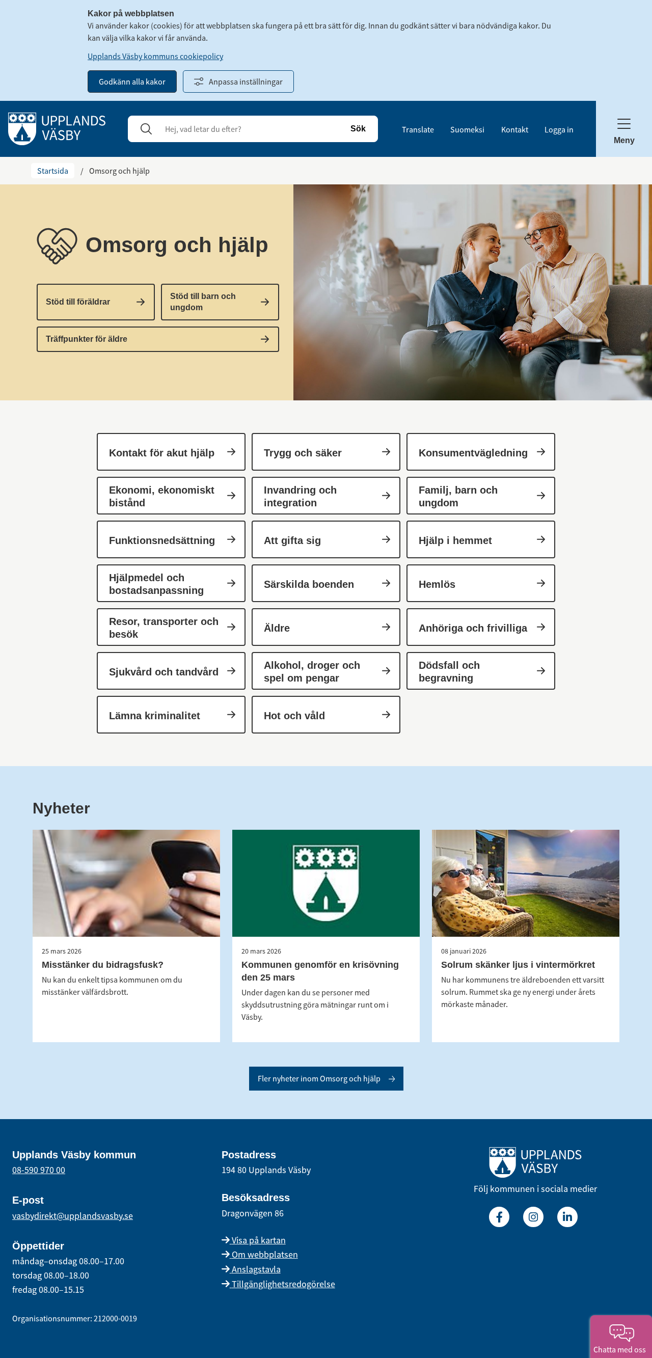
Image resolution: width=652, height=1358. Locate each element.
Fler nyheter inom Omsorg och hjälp (319, 1078)
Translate (418, 129)
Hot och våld (294, 715)
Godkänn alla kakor (132, 81)
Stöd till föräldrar (78, 301)
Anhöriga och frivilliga (473, 628)
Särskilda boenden (309, 584)
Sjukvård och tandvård (164, 671)
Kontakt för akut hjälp (161, 452)
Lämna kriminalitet (154, 715)
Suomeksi (467, 129)
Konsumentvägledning (473, 452)
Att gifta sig (292, 540)
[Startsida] (56, 128)
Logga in (559, 129)
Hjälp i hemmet (455, 540)
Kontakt (514, 129)
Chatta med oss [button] (621, 1349)
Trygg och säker (303, 452)
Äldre (277, 628)
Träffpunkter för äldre (86, 339)
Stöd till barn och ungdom (203, 302)
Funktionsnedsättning (162, 540)
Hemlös (437, 584)
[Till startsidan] (535, 1164)
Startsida (52, 171)
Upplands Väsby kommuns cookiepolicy (155, 56)
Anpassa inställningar (246, 81)
